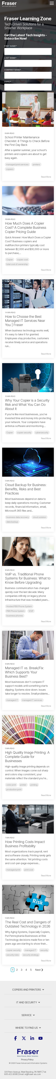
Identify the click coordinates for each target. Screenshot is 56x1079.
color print (11, 785)
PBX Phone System (15, 611)
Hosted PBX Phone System (19, 606)
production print (13, 789)
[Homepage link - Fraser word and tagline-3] (28, 1055)
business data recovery (17, 517)
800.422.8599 (10, 1074)
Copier (9, 259)
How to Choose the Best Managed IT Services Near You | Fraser (25, 320)
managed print (13, 870)
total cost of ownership (17, 264)
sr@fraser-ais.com (33, 1074)
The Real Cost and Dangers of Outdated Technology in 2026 (28, 924)
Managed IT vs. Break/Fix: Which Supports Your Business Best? (24, 672)
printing (33, 785)
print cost (28, 870)
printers (36, 164)
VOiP (31, 611)
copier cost (22, 259)
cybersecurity (41, 432)
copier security (24, 432)
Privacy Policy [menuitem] (27, 1059)
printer (23, 785)
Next (38, 969)
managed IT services (32, 700)
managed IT (12, 700)
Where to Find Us (26, 1027)
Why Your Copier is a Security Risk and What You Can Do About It (27, 404)
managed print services (17, 164)
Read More (46, 177)
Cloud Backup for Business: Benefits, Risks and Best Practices (26, 489)
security (44, 950)
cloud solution (39, 517)
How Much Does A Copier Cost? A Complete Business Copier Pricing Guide (25, 227)
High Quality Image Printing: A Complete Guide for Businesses (27, 756)
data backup (12, 522)
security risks (12, 955)
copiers (9, 169)
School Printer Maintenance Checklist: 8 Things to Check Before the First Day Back (27, 141)
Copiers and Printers (26, 989)
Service (27, 1015)
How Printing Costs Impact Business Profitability (25, 844)
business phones (14, 615)
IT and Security (26, 1002)
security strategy (31, 955)
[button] (52, 3)
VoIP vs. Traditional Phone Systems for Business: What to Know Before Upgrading (27, 578)
